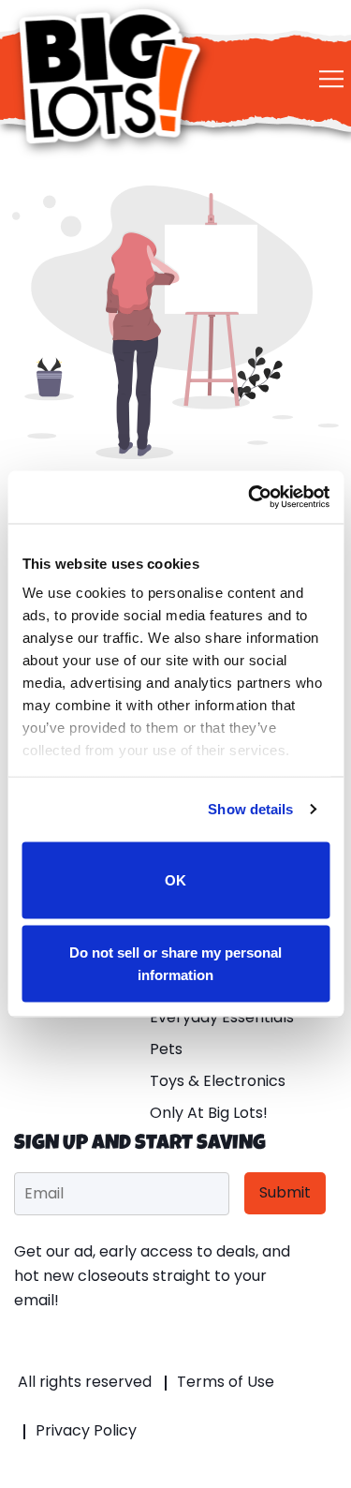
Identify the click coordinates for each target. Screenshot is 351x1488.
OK (175, 879)
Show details (250, 809)
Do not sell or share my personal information (175, 964)
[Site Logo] (112, 76)
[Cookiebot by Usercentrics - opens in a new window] (249, 497)
